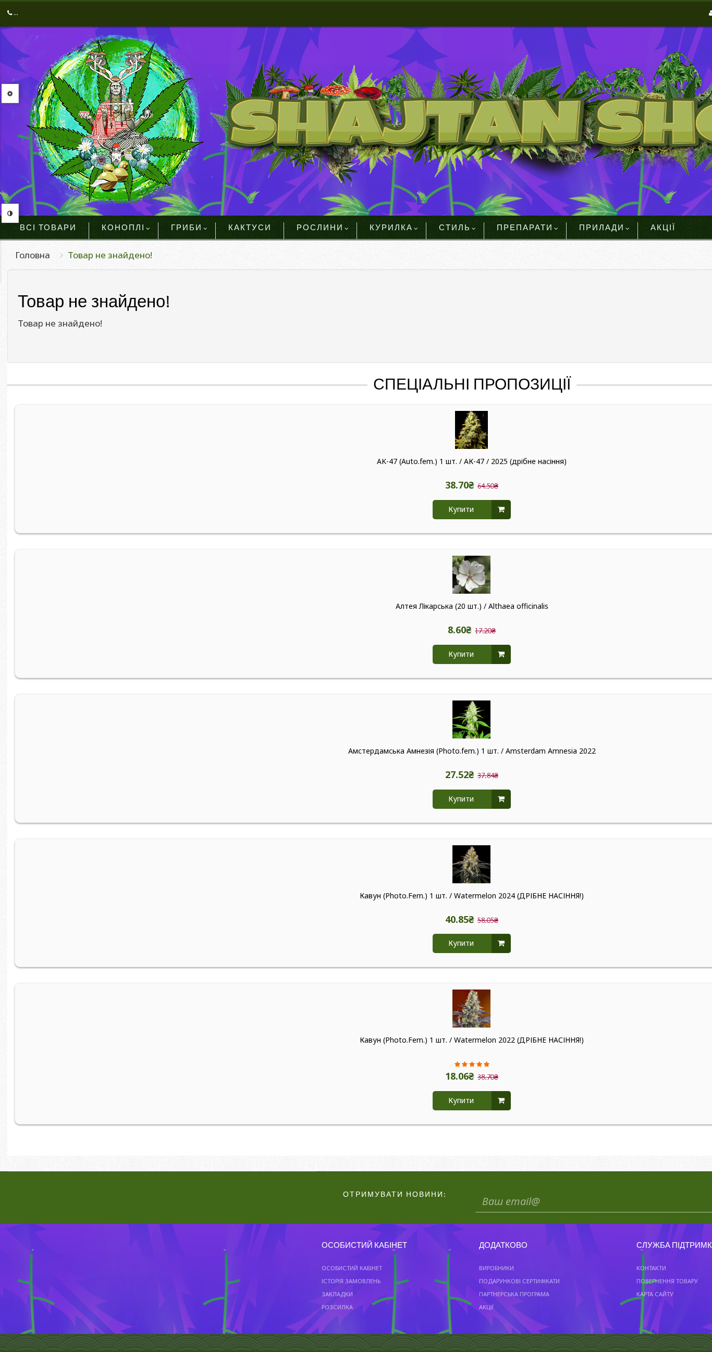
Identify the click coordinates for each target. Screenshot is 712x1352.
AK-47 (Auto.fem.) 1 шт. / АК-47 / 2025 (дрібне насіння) (472, 461)
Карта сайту (654, 1294)
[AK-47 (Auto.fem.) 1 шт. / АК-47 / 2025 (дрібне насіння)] (472, 430)
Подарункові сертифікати (519, 1281)
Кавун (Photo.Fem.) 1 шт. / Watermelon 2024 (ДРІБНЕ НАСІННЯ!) (472, 895)
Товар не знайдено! (110, 255)
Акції (486, 1307)
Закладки (337, 1294)
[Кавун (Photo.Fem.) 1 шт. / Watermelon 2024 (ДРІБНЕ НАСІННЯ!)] (472, 864)
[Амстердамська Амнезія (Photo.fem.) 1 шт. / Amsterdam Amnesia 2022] (472, 719)
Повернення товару (667, 1281)
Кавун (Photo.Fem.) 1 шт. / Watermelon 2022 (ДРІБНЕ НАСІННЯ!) (472, 1040)
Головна (32, 255)
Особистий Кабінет (352, 1268)
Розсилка (337, 1307)
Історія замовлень (351, 1281)
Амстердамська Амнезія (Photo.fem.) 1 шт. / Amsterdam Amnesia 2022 (472, 751)
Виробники (496, 1268)
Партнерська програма (514, 1294)
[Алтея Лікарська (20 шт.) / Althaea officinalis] (472, 575)
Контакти (651, 1268)
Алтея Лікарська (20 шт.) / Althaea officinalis (472, 606)
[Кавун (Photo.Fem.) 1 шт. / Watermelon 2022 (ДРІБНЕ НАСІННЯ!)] (472, 1009)
